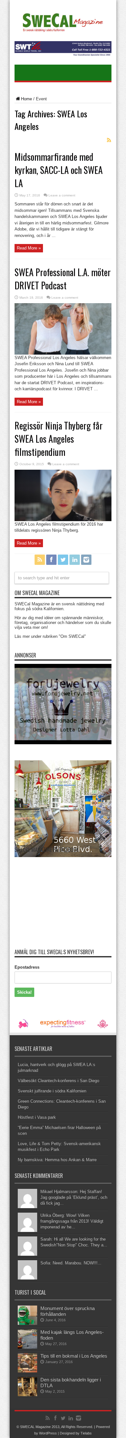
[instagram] (86, 560)
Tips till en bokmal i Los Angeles (73, 1356)
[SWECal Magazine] (63, 30)
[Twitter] (63, 560)
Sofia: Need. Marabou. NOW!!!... (70, 1263)
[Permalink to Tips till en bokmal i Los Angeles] (27, 1371)
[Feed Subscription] (108, 140)
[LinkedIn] (74, 560)
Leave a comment (61, 195)
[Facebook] (51, 560)
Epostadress (27, 967)
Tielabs (86, 1433)
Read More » (29, 248)
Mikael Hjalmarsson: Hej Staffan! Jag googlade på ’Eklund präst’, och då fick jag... (73, 1197)
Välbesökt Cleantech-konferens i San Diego (58, 1080)
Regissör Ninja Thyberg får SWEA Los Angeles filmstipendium (59, 438)
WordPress (48, 1433)
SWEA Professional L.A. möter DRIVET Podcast (63, 279)
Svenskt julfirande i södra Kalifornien (52, 1091)
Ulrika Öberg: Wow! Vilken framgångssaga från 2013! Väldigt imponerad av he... (71, 1221)
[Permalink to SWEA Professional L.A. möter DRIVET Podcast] (63, 353)
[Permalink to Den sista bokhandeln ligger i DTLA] (27, 1394)
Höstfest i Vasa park (37, 1117)
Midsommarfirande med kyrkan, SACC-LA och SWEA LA (59, 170)
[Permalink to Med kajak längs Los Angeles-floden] (27, 1347)
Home (26, 98)
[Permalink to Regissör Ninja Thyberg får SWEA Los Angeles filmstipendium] (63, 519)
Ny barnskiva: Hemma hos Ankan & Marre (57, 1159)
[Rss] (40, 560)
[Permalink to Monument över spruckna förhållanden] (27, 1323)
